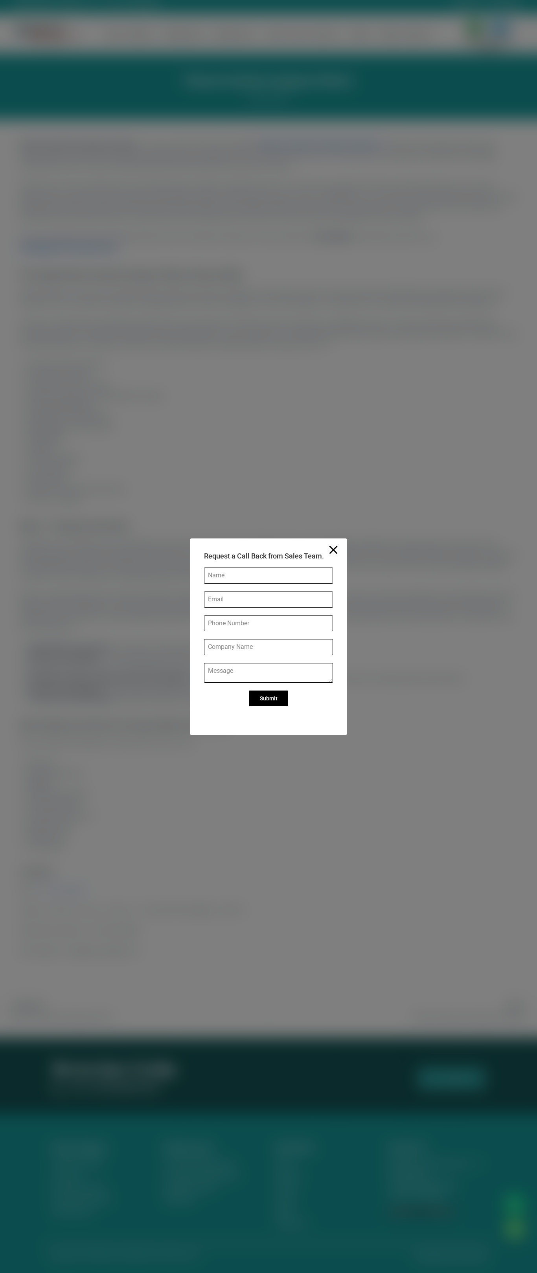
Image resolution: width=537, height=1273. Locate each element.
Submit (269, 698)
